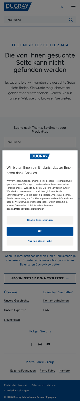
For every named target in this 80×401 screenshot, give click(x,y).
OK (40, 231)
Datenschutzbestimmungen (29, 209)
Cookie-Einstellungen (40, 220)
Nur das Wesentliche (40, 241)
